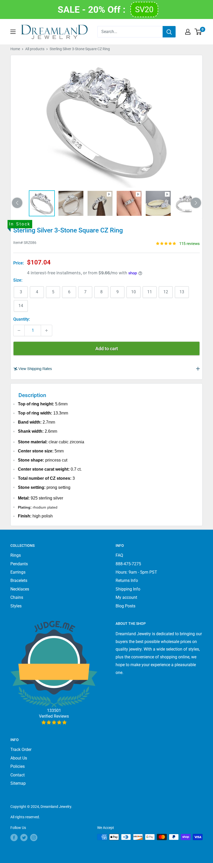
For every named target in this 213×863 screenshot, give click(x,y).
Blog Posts (125, 606)
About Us (18, 758)
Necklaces (19, 589)
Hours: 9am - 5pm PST (136, 572)
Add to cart (106, 348)
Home (15, 49)
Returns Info (127, 580)
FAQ (119, 555)
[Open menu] (13, 32)
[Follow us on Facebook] (14, 837)
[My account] (187, 32)
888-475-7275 (128, 563)
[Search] (169, 31)
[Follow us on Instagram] (33, 837)
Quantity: (21, 319)
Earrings (17, 572)
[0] (198, 32)
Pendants (19, 563)
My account (126, 597)
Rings (15, 555)
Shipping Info (128, 589)
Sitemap (18, 783)
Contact (17, 775)
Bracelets (18, 580)
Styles (16, 606)
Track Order (20, 749)
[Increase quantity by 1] (46, 330)
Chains (16, 597)
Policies (17, 766)
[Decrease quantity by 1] (19, 330)
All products (34, 49)
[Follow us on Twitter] (24, 837)
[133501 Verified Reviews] (53, 722)
